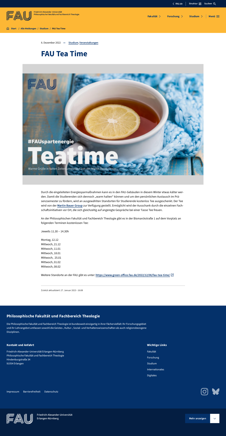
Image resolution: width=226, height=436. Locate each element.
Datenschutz (51, 391)
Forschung (173, 16)
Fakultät (152, 16)
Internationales (155, 369)
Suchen (208, 3)
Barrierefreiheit (31, 391)
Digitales (152, 375)
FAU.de (179, 3)
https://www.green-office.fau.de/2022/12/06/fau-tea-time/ (133, 275)
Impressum (13, 391)
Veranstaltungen (88, 43)
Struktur (193, 3)
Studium (194, 16)
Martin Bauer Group (70, 206)
